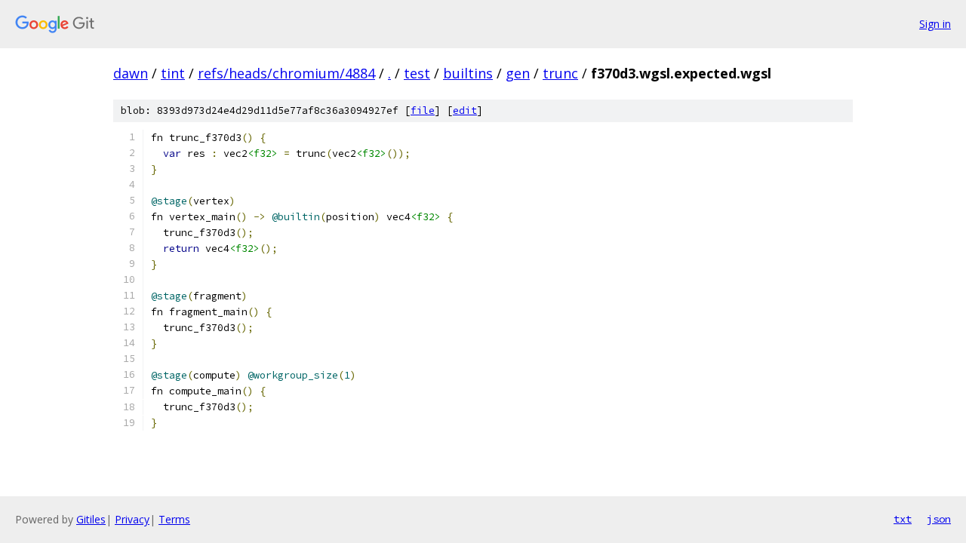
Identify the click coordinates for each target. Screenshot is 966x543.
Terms (174, 519)
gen (518, 73)
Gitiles (91, 519)
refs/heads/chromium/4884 (286, 73)
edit (465, 110)
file (423, 110)
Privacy (132, 519)
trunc (560, 73)
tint (173, 73)
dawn (130, 73)
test (417, 73)
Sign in (935, 24)
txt (903, 519)
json (939, 519)
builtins (468, 73)
